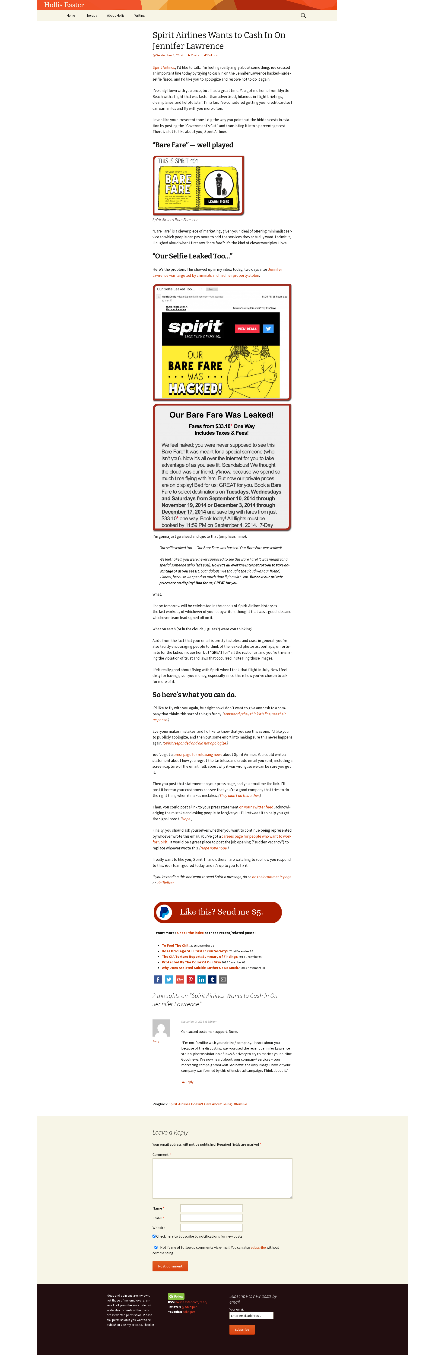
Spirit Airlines (164, 67)
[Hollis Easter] (187, 5)
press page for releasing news (197, 754)
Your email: (236, 1309)
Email (158, 1218)
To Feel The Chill (176, 945)
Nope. (186, 818)
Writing (139, 15)
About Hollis (115, 15)
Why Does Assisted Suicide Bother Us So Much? (201, 967)
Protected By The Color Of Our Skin (191, 962)
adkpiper (189, 1312)
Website (159, 1227)
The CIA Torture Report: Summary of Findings (200, 956)
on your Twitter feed (256, 807)
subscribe (258, 1247)
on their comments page (271, 876)
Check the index (190, 932)
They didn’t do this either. (239, 795)
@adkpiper (189, 1307)
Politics (212, 55)
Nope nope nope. (214, 848)
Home (71, 15)
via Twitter (165, 882)
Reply (190, 1082)
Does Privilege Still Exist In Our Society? (195, 951)
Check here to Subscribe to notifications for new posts (199, 1236)
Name (158, 1208)
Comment (162, 1154)
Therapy (91, 15)
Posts (195, 55)
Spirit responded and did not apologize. (195, 743)
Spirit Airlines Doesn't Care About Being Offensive (208, 1104)
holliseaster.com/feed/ (191, 1302)
